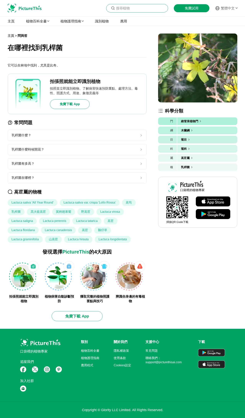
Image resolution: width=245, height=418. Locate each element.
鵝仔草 (102, 230)
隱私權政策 (121, 350)
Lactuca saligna (22, 220)
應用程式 (87, 365)
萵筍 (129, 202)
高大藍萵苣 (38, 211)
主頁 (11, 21)
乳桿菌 (16, 211)
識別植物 (102, 21)
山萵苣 (53, 239)
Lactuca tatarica (87, 220)
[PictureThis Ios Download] (213, 201)
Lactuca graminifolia (25, 239)
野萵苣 (85, 211)
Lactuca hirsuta (78, 239)
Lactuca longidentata (113, 239)
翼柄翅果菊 (63, 211)
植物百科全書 (90, 350)
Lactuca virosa (110, 211)
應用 (123, 21)
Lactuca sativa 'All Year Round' (32, 202)
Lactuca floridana (23, 230)
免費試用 (191, 8)
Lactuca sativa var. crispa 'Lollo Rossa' (90, 202)
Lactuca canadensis (58, 230)
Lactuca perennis (54, 220)
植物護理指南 (90, 358)
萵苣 (111, 220)
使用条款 (120, 358)
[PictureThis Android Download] (213, 214)
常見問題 (151, 350)
